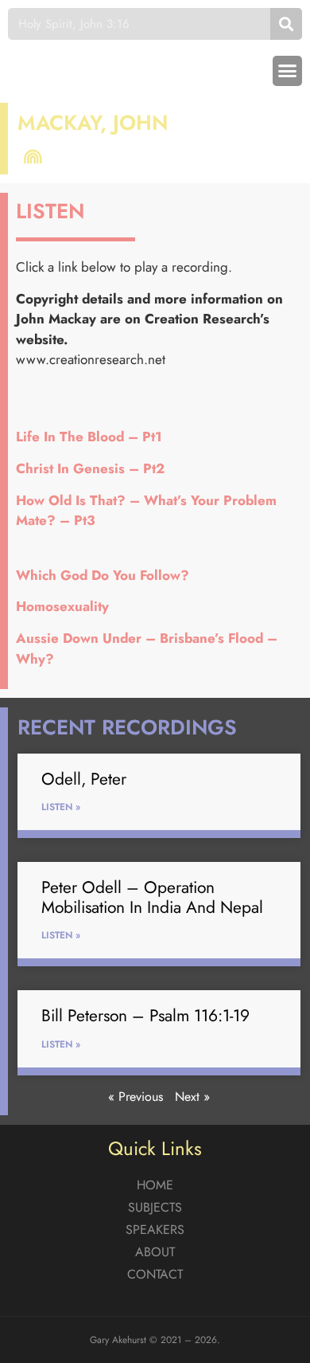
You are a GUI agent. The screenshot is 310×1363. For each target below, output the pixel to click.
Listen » (60, 807)
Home (155, 1185)
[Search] (286, 24)
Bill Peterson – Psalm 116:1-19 (145, 1016)
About (155, 1252)
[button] (288, 71)
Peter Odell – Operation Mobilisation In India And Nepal (152, 897)
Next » (192, 1096)
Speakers (155, 1229)
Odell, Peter (83, 779)
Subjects (155, 1207)
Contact (155, 1274)
